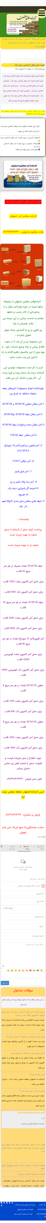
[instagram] (12, 1203)
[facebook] (1, 1203)
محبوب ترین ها (12, 847)
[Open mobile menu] (42, 13)
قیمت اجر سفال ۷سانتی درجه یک (32, 1123)
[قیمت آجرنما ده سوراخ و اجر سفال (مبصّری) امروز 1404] (22, 35)
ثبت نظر (4, 983)
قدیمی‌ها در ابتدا (38, 847)
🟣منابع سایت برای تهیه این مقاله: (27, 149)
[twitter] (4, 1203)
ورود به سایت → (7, 908)
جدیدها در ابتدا (24, 847)
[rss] (9, 1203)
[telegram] (1, 1206)
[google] (7, 1203)
